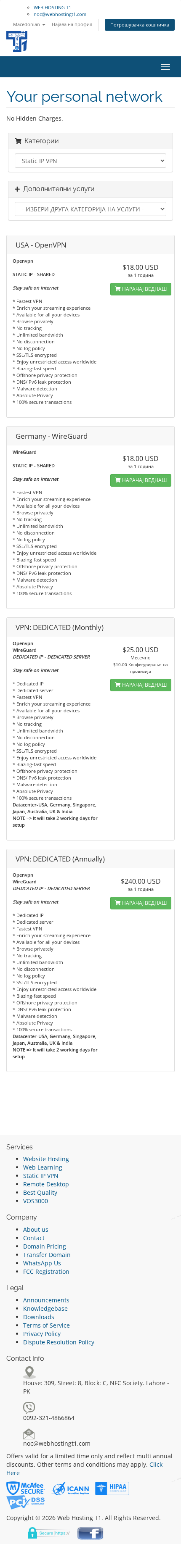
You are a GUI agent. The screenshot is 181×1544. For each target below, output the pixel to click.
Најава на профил (72, 24)
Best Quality (40, 1192)
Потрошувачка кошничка (139, 24)
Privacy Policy (42, 1334)
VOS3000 (35, 1201)
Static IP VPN (41, 1176)
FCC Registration (46, 1271)
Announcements (46, 1300)
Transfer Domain (47, 1255)
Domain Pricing (44, 1246)
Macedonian (27, 24)
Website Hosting (46, 1159)
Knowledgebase (45, 1308)
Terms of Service (46, 1325)
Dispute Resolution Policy (58, 1342)
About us (35, 1229)
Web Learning (42, 1167)
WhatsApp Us (42, 1263)
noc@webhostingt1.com (60, 14)
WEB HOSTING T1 (52, 7)
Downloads (38, 1317)
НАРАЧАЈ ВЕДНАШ (144, 288)
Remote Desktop (46, 1184)
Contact (34, 1238)
